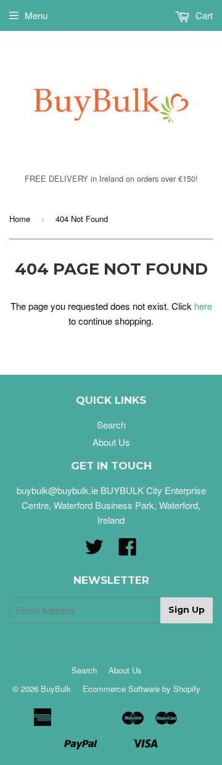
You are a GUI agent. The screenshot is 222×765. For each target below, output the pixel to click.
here (203, 305)
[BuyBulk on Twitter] (94, 550)
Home (19, 218)
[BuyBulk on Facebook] (127, 550)
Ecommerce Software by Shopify (141, 688)
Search (111, 424)
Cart (203, 15)
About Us (111, 441)
